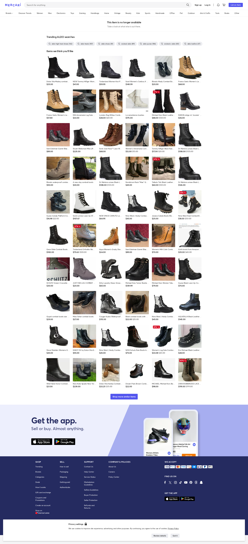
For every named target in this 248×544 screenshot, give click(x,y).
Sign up (198, 4)
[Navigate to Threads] (196, 482)
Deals (37, 482)
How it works (40, 487)
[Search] (187, 4)
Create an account (42, 505)
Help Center (89, 472)
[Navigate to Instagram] (175, 482)
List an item (236, 5)
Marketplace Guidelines (89, 483)
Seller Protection (90, 500)
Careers (112, 472)
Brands (38, 472)
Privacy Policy (173, 528)
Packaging (64, 472)
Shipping (63, 477)
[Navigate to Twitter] (170, 482)
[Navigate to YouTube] (185, 482)
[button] (218, 4)
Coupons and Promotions (40, 498)
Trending (38, 466)
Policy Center (114, 477)
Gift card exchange (43, 492)
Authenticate (65, 487)
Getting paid (65, 482)
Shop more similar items (124, 396)
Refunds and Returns (89, 506)
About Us (112, 466)
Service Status (89, 477)
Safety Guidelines (91, 490)
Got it (175, 535)
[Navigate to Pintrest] (190, 482)
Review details (160, 535)
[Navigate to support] (167, 466)
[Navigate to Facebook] (165, 482)
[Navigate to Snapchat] (201, 482)
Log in (207, 4)
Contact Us (88, 466)
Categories (39, 477)
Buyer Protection (91, 495)
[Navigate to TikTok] (180, 482)
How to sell (64, 466)
